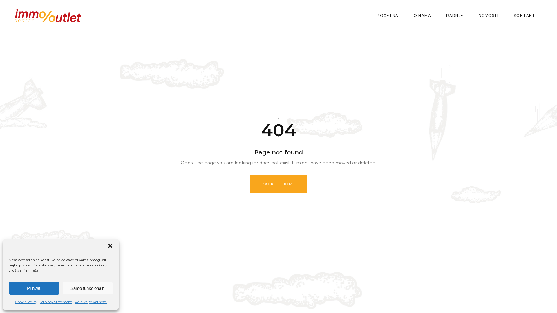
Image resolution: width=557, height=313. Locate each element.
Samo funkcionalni (87, 288)
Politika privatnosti (91, 302)
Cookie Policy (26, 302)
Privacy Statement (56, 302)
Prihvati (34, 288)
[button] (110, 246)
